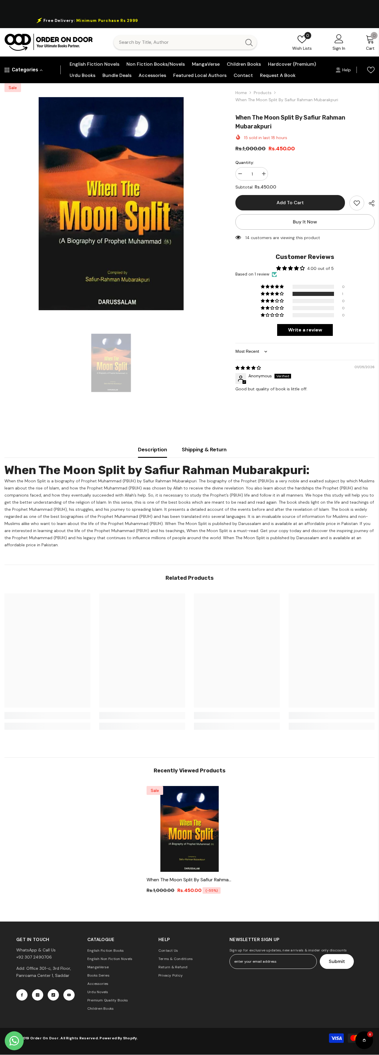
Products (263, 92)
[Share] (369, 203)
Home (241, 92)
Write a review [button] (305, 330)
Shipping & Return (204, 449)
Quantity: (244, 162)
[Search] (185, 42)
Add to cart (290, 202)
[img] (248, 368)
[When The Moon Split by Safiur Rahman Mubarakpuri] (189, 829)
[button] (273, 294)
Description (152, 449)
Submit (337, 961)
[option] (189, 20)
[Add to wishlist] (356, 203)
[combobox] (177, 42)
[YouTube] (69, 995)
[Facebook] (22, 995)
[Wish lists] (371, 70)
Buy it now (305, 222)
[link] (47, 715)
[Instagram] (37, 995)
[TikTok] (53, 995)
